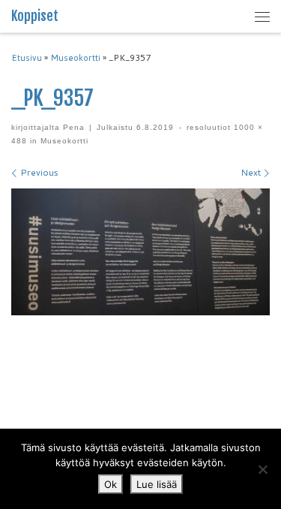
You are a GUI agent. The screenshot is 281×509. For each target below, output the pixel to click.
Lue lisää (156, 484)
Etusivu (26, 58)
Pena (74, 127)
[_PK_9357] (140, 251)
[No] (262, 469)
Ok (110, 484)
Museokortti (75, 58)
